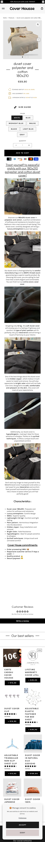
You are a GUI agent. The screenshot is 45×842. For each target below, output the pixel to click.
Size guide (24, 107)
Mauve (32, 123)
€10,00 (12, 683)
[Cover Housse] (22, 8)
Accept (22, 825)
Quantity (22, 141)
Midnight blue (16, 123)
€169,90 (33, 773)
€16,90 (12, 721)
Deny (22, 833)
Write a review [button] (22, 621)
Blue (28, 118)
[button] (2, 2)
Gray (22, 135)
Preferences (22, 818)
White (17, 118)
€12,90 (12, 773)
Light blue (28, 129)
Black (14, 129)
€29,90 (32, 680)
